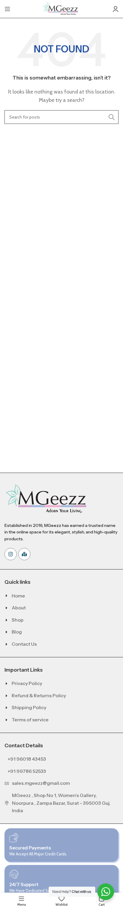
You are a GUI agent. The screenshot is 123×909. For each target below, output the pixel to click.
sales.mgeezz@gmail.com (41, 783)
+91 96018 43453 (26, 759)
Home (18, 596)
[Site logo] (61, 8)
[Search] (112, 117)
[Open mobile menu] (7, 9)
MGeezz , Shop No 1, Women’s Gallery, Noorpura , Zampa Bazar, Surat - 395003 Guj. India (61, 802)
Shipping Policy (29, 707)
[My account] (116, 9)
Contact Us (24, 644)
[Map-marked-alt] (24, 554)
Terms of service (30, 720)
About (19, 608)
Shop (18, 620)
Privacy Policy (27, 683)
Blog (17, 632)
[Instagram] (10, 554)
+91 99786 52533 (26, 771)
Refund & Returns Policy (39, 695)
